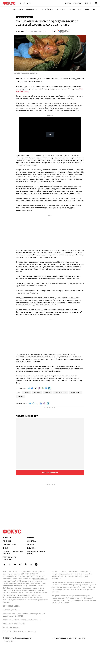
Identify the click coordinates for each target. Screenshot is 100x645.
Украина (71, 9)
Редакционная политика (9, 558)
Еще (93, 9)
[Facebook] (20, 3)
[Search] (96, 3)
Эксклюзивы (31, 9)
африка (26, 392)
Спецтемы (77, 3)
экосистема (76, 392)
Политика (60, 9)
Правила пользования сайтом (13, 553)
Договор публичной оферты (36, 553)
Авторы (30, 545)
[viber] (25, 564)
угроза (21, 396)
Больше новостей (50, 473)
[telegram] (15, 564)
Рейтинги (87, 3)
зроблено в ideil (9, 641)
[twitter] (9, 564)
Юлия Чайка (20, 31)
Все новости (18, 9)
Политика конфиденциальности (63, 638)
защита (47, 392)
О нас (5, 548)
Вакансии (31, 548)
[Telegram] (27, 3)
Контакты (81, 638)
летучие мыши (61, 392)
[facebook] (4, 564)
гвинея (37, 392)
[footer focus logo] (12, 532)
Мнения (68, 3)
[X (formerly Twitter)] (24, 3)
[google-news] (31, 564)
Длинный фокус (10, 545)
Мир (79, 9)
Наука (86, 9)
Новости (7, 537)
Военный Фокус (46, 9)
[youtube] (20, 564)
